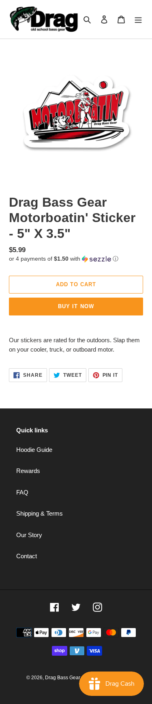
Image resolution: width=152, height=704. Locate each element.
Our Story (29, 534)
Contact (26, 556)
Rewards (28, 470)
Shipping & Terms (39, 513)
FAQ (22, 492)
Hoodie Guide (34, 449)
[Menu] (138, 19)
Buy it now (76, 306)
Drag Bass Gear (62, 677)
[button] (63, 259)
